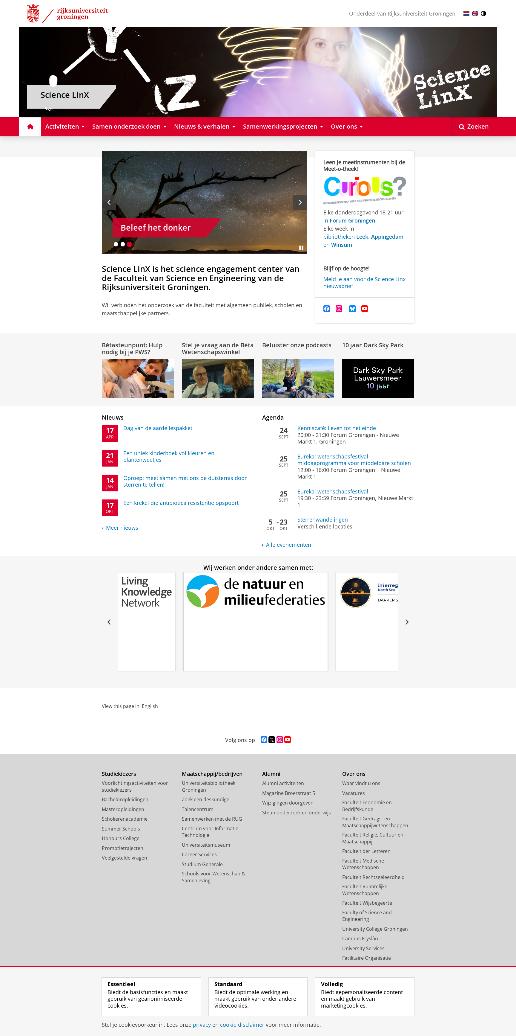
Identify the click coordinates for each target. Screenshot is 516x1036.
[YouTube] (364, 308)
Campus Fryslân (360, 938)
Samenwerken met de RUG (212, 819)
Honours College (120, 838)
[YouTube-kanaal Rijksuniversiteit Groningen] (287, 740)
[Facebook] (326, 308)
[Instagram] (339, 308)
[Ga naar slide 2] (122, 244)
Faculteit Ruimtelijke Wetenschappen (364, 890)
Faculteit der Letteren (366, 851)
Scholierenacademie (125, 819)
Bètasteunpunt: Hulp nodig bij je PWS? (132, 348)
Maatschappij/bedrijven (212, 773)
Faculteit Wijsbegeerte (367, 903)
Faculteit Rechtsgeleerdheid (373, 877)
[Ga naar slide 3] (129, 244)
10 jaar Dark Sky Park (372, 345)
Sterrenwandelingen (322, 519)
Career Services (199, 854)
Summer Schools (121, 828)
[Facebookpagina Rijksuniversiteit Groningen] (264, 740)
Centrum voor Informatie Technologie (210, 832)
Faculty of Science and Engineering (367, 916)
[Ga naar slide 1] (116, 244)
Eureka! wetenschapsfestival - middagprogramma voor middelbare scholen (354, 460)
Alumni (271, 773)
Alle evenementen (288, 544)
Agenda (273, 417)
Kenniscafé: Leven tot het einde (336, 428)
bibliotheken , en (363, 240)
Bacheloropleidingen (125, 799)
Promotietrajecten (122, 848)
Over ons (354, 773)
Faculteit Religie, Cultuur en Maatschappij (372, 838)
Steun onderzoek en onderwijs (296, 812)
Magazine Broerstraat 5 (288, 793)
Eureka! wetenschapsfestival (332, 491)
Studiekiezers (119, 773)
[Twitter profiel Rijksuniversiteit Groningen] (271, 740)
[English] (475, 13)
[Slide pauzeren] (301, 248)
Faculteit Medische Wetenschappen (363, 864)
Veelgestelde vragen (124, 857)
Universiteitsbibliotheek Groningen (208, 786)
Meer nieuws (122, 527)
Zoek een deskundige (205, 799)
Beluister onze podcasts (296, 345)
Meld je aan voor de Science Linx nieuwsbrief (364, 282)
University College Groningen (375, 929)
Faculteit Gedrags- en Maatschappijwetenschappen (375, 822)
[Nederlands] (466, 13)
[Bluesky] (352, 308)
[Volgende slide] (300, 202)
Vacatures (353, 793)
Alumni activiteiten (283, 783)
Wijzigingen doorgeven (288, 802)
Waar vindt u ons (361, 783)
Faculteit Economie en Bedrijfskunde (367, 806)
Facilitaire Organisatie (366, 958)
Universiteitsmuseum (206, 845)
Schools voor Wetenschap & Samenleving (213, 877)
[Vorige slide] (109, 202)
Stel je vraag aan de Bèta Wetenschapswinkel (218, 348)
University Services (363, 948)
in (349, 220)
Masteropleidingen (123, 809)
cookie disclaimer (242, 1024)
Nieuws (113, 417)
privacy (202, 1024)
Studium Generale (202, 864)
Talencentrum (198, 809)
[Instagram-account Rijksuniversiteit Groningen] (280, 740)
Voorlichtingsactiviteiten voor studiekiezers (135, 786)
